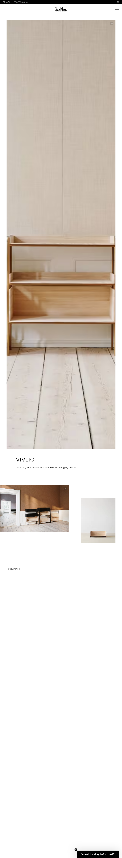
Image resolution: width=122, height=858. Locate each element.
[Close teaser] (75, 849)
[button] (98, 854)
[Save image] (111, 23)
